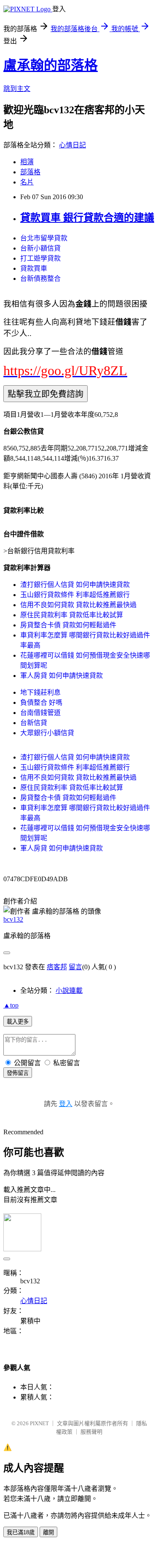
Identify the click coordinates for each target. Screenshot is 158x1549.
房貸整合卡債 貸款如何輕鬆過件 (68, 625)
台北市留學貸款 (43, 238)
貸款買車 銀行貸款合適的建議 (87, 217)
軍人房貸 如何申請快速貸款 (61, 675)
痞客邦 (57, 966)
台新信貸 (33, 722)
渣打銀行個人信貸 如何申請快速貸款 (75, 584)
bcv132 (13, 919)
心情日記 (72, 145)
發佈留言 (18, 1073)
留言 (75, 966)
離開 (48, 1532)
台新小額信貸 (40, 248)
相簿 (27, 161)
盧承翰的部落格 (50, 65)
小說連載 (69, 990)
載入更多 (18, 1021)
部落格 (30, 172)
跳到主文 (16, 88)
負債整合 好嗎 (41, 702)
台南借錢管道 (40, 712)
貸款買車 (33, 268)
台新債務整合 (40, 278)
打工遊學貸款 (40, 258)
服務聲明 (91, 1432)
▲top (11, 1005)
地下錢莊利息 (40, 692)
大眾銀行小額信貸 (47, 732)
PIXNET (39, 1423)
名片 (27, 182)
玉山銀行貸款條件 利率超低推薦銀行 (75, 594)
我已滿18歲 (21, 1532)
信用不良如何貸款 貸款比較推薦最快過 (78, 604)
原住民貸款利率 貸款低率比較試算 (71, 615)
